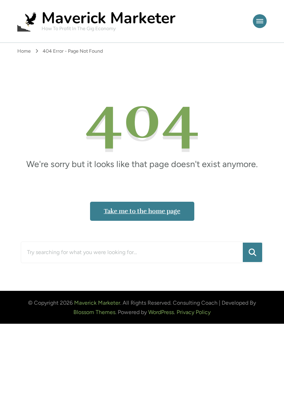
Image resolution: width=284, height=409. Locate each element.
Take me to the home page (142, 211)
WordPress (161, 312)
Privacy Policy (194, 312)
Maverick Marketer (109, 18)
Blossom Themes (94, 312)
